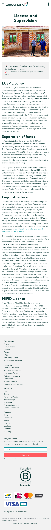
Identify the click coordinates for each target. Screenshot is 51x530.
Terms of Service (7, 520)
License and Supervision (14, 384)
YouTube (7, 426)
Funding (7, 431)
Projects (7, 344)
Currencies (8, 379)
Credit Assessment (11, 408)
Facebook (8, 418)
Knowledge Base (11, 358)
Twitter (6, 420)
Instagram (8, 423)
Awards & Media (11, 397)
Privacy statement (11, 405)
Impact (7, 349)
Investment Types (11, 373)
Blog (6, 415)
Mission (7, 391)
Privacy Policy (41, 518)
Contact (7, 429)
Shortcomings (9, 400)
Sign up (25, 455)
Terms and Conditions (13, 360)
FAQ (6, 355)
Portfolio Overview (11, 368)
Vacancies (8, 402)
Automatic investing (12, 376)
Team (6, 394)
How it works (9, 347)
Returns (7, 352)
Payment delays (10, 381)
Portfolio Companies (12, 370)
